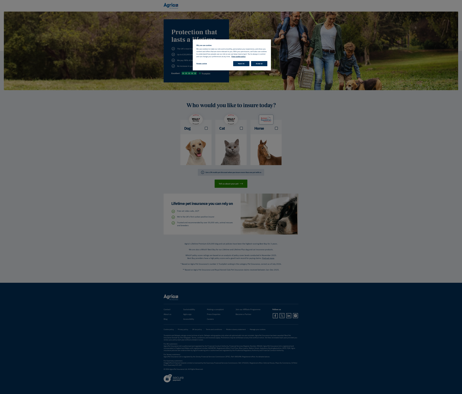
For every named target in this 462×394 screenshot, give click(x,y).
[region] (232, 55)
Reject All (241, 63)
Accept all (259, 63)
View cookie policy (238, 56)
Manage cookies (201, 63)
